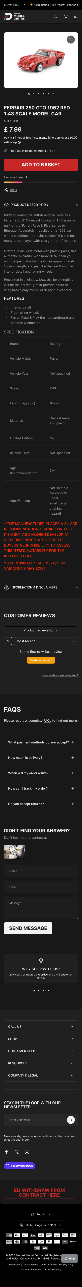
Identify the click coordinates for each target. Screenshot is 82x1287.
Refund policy (15, 1264)
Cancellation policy (52, 1269)
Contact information (31, 1269)
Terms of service (48, 1264)
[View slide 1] (33, 990)
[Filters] (8, 641)
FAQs (47, 720)
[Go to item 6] (53, 93)
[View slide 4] (48, 990)
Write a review (41, 660)
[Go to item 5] (48, 93)
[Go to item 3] (38, 93)
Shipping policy (66, 1264)
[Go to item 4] (43, 93)
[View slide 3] (43, 990)
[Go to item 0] (29, 93)
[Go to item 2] (33, 93)
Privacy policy (31, 1264)
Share (13, 189)
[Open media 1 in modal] (71, 40)
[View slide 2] (38, 990)
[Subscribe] (71, 1120)
